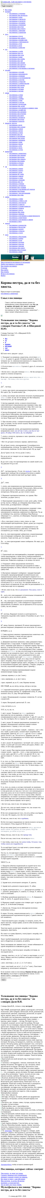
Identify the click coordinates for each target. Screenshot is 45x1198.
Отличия (4, 268)
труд (6, 34)
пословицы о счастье (16, 102)
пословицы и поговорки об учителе (22, 189)
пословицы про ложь (16, 212)
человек (8, 11)
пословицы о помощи (17, 76)
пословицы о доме (15, 100)
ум (6, 167)
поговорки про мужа (16, 119)
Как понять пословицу (9, 266)
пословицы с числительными (19, 193)
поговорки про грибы (17, 59)
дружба (7, 70)
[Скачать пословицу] (2, 316)
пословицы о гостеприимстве (19, 78)
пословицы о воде (15, 125)
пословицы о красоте (16, 121)
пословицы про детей (17, 106)
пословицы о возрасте (17, 117)
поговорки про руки (16, 27)
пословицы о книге (16, 170)
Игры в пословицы (8, 274)
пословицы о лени (15, 17)
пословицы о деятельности (18, 42)
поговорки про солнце (17, 127)
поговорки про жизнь (17, 85)
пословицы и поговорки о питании (22, 68)
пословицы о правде (16, 208)
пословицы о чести (16, 210)
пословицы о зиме (15, 142)
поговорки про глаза (16, 87)
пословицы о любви (16, 98)
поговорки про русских (17, 250)
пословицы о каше (15, 57)
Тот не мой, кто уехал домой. (11, 1185)
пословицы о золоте (16, 229)
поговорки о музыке (16, 89)
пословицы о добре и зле (18, 201)
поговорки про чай (16, 61)
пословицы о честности (17, 202)
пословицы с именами (17, 30)
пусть (28, 471)
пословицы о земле (16, 129)
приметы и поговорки (17, 136)
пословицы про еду (16, 53)
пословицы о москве (16, 246)
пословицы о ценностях (17, 225)
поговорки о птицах (16, 163)
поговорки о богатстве (17, 227)
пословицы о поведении (18, 218)
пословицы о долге (16, 233)
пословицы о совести (16, 204)
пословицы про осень (17, 138)
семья (7, 93)
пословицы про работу (17, 38)
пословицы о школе (16, 176)
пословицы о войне (16, 238)
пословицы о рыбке (16, 165)
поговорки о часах (15, 148)
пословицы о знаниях (17, 180)
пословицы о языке (16, 168)
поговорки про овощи (17, 63)
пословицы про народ (17, 248)
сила (6, 235)
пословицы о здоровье (17, 13)
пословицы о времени (17, 140)
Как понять (5, 272)
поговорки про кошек (17, 161)
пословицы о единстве (17, 81)
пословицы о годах (16, 150)
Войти (3, 275)
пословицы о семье (16, 95)
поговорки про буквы (17, 191)
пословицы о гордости (17, 21)
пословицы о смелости (17, 19)
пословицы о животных (17, 153)
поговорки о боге (15, 221)
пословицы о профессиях (18, 40)
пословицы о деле (15, 44)
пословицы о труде (16, 36)
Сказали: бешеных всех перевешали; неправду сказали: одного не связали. (14, 1176)
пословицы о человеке (17, 23)
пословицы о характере (17, 32)
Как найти (4, 270)
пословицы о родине (16, 242)
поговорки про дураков (17, 187)
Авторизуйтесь (6, 1164)
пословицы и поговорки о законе (21, 219)
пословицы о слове (16, 178)
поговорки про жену (16, 115)
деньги (7, 223)
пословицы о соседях (16, 80)
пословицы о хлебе (16, 51)
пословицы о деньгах (16, 231)
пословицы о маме (15, 97)
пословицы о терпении (17, 25)
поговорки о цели (15, 46)
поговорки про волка (16, 157)
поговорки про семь (16, 195)
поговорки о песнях (16, 91)
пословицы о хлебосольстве (19, 83)
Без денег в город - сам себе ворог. (13, 1179)
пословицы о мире (15, 252)
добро (7, 197)
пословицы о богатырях (17, 236)
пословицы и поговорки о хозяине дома (23, 108)
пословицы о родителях (17, 104)
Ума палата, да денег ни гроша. (12, 1173)
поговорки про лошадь (17, 159)
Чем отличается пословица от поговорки (15, 262)
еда (6, 49)
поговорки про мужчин (17, 114)
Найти (3, 980)
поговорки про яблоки (17, 66)
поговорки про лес (16, 134)
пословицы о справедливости (19, 206)
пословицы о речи (15, 172)
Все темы (8, 10)
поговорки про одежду (17, 29)
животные (8, 151)
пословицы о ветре (16, 131)
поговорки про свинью (17, 155)
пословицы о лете (15, 146)
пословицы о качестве (17, 47)
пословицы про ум (16, 182)
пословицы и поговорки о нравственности (24, 216)
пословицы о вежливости (18, 74)
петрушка (8, 1131)
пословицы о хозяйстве (17, 110)
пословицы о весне (16, 144)
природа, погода (11, 123)
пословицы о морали (16, 214)
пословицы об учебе (16, 174)
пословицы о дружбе (16, 72)
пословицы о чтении (16, 184)
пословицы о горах (16, 133)
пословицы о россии (16, 244)
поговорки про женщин (17, 112)
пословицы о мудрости (17, 185)
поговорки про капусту (17, 64)
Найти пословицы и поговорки (12, 264)
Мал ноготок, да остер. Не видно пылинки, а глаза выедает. (12, 1182)
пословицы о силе (15, 240)
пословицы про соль (16, 55)
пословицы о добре (16, 199)
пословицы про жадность (18, 15)
